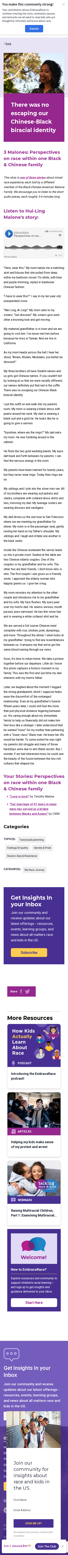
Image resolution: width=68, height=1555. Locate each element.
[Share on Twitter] (27, 991)
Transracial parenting (31, 839)
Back (8, 43)
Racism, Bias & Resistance (22, 855)
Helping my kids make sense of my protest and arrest (32, 1144)
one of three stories (33, 177)
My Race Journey (34, 869)
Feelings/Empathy (17, 847)
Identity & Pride (42, 847)
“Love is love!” (19, 796)
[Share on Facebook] (21, 991)
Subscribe (29, 952)
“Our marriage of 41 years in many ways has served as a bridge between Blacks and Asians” (33, 809)
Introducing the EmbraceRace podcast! (33, 1076)
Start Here (34, 1302)
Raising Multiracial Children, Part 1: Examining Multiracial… (34, 1213)
